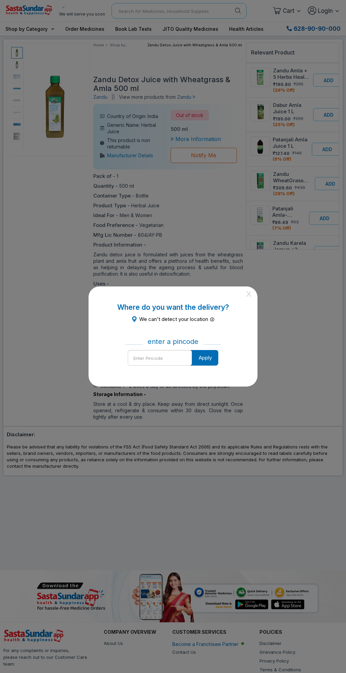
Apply (205, 357)
